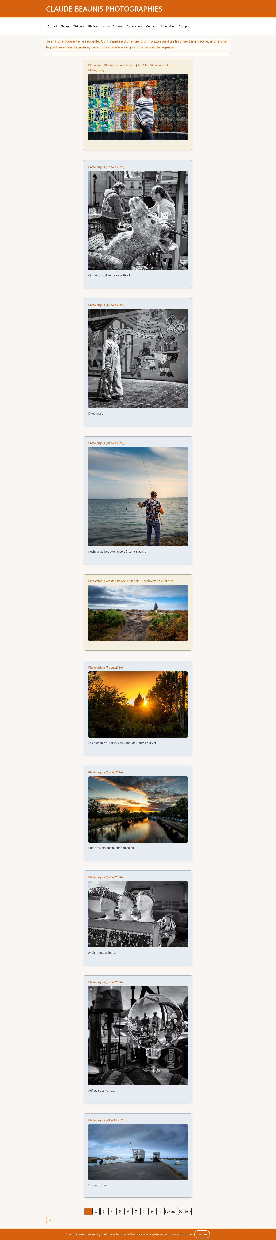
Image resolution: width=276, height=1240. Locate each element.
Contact (151, 26)
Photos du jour (97, 26)
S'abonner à (138, 1220)
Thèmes (78, 26)
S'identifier (167, 26)
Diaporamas (134, 26)
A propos (184, 26)
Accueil (52, 26)
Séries (65, 26)
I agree (202, 1234)
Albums (117, 26)
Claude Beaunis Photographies (104, 8)
